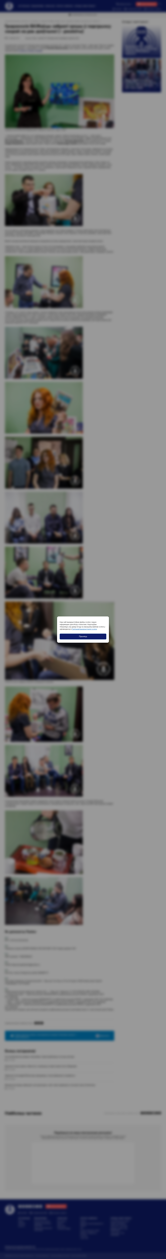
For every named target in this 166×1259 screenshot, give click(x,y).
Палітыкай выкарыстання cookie (84, 629)
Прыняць (83, 636)
